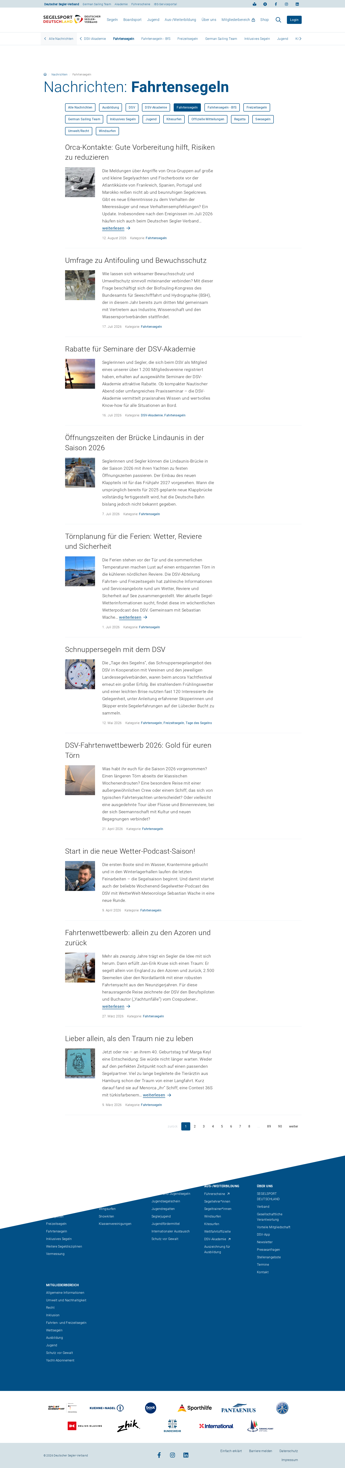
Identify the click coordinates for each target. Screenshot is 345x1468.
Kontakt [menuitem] (263, 1272)
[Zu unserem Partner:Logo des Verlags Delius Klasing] (85, 1426)
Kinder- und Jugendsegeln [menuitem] (171, 1194)
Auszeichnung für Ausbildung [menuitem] (217, 1249)
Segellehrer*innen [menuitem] (217, 1201)
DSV (132, 107)
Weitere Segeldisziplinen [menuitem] (64, 1246)
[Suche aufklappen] (278, 20)
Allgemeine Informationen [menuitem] (65, 1293)
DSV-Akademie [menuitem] (215, 1239)
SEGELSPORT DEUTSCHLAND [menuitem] (268, 1196)
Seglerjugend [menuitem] (161, 1216)
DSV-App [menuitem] (263, 1234)
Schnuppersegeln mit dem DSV (115, 649)
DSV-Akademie (95, 39)
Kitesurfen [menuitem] (211, 1224)
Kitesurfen (174, 119)
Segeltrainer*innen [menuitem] (218, 1209)
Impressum (290, 1460)
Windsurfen (107, 131)
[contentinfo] (172, 1312)
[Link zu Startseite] (45, 74)
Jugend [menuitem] (153, 20)
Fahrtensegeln (123, 39)
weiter (293, 1126)
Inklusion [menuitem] (53, 1315)
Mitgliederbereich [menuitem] (236, 20)
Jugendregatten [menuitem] (163, 1209)
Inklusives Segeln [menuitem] (59, 1239)
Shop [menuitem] (264, 20)
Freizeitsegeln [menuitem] (56, 1224)
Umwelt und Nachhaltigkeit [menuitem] (66, 1300)
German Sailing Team (97, 4)
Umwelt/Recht (78, 131)
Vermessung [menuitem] (55, 1254)
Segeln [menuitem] (112, 20)
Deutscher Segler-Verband (61, 4)
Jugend (282, 39)
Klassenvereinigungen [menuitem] (115, 1224)
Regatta (240, 119)
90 (280, 1126)
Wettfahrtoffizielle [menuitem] (217, 1231)
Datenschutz (289, 1451)
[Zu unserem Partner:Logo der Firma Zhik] (129, 1426)
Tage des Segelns (199, 723)
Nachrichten (60, 74)
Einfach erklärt (231, 1451)
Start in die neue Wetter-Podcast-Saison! (130, 851)
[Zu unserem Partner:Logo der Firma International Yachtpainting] (216, 1426)
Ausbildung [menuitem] (54, 1338)
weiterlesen (113, 228)
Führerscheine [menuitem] (214, 1194)
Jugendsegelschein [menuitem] (166, 1201)
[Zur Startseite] (72, 20)
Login (294, 20)
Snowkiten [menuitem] (106, 1216)
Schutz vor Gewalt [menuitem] (165, 1239)
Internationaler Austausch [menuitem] (171, 1231)
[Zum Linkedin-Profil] (297, 4)
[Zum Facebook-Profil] (276, 4)
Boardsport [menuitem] (132, 20)
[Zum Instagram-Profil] (286, 4)
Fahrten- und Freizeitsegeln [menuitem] (66, 1323)
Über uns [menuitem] (209, 20)
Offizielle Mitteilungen (207, 119)
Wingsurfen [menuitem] (107, 1209)
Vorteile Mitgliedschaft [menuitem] (273, 1227)
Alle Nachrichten (60, 39)
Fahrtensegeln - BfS (155, 39)
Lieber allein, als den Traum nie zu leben (129, 1038)
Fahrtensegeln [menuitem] (56, 1231)
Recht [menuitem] (50, 1307)
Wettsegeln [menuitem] (54, 1330)
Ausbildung (110, 107)
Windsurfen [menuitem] (212, 1216)
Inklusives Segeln (257, 39)
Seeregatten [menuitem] (55, 1216)
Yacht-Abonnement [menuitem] (60, 1360)
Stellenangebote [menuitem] (269, 1257)
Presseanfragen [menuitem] (268, 1250)
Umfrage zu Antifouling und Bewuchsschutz (136, 260)
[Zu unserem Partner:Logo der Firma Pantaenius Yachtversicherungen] (238, 1408)
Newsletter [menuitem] (265, 1242)
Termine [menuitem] (263, 1264)
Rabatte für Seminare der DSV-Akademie (130, 349)
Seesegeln (263, 119)
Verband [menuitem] (263, 1207)
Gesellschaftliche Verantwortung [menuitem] (269, 1216)
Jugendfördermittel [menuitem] (166, 1224)
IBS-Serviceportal (165, 4)
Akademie (121, 4)
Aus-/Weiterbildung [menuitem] (180, 20)
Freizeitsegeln (187, 39)
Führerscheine (140, 4)
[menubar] (188, 20)
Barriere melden (260, 1451)
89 (269, 1126)
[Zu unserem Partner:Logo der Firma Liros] (282, 1408)
